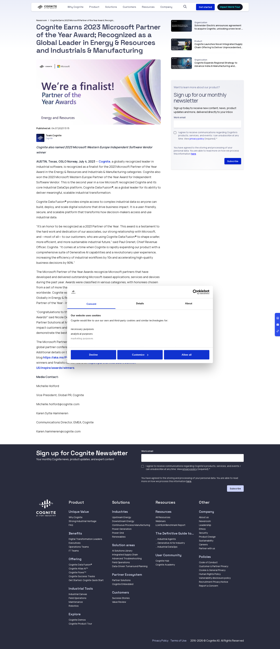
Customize (138, 354)
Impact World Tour (230, 6)
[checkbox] (175, 132)
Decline (93, 354)
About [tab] (188, 303)
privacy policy (197, 138)
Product (94, 7)
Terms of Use (178, 640)
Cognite (104, 161)
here (193, 153)
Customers (129, 7)
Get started (205, 7)
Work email (180, 117)
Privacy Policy (160, 640)
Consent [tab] (91, 304)
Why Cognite (75, 7)
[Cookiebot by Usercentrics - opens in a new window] (195, 292)
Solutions (111, 7)
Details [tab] (140, 303)
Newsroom (41, 20)
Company (166, 7)
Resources (148, 7)
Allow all (187, 354)
